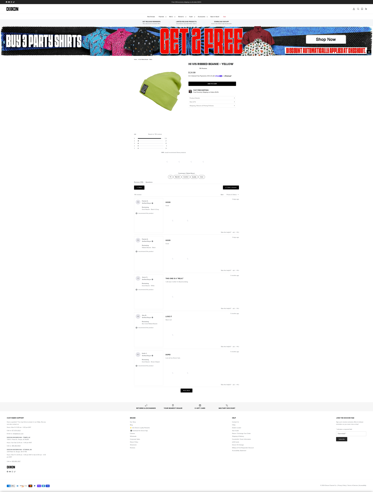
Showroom (133, 445)
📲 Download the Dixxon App (139, 430)
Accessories (201, 16)
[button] (358, 9)
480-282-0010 (16, 446)
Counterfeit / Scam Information (241, 439)
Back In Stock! (214, 16)
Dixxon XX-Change (238, 445)
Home (135, 59)
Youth (191, 16)
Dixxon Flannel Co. (331, 485)
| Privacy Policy (342, 485)
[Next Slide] (210, 162)
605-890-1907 (16, 461)
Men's (171, 16)
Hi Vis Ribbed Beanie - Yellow (145, 59)
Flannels (161, 16)
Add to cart (212, 84)
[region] (186, 162)
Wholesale (133, 436)
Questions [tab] (149, 182)
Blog (131, 425)
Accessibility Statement (239, 450)
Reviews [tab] (138, 182)
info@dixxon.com (18, 433)
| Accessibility (362, 485)
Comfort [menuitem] (185, 177)
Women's (181, 16)
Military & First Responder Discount (243, 448)
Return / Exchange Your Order (241, 433)
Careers (132, 433)
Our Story (133, 422)
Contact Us (235, 422)
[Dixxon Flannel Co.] (12, 9)
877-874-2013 (16, 430)
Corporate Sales (135, 439)
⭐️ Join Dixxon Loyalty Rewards (140, 427)
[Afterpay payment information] (228, 76)
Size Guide (235, 430)
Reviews (132, 448)
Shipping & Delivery (238, 436)
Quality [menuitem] (194, 177)
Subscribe (342, 439)
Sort (222, 194)
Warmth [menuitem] (177, 177)
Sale (224, 16)
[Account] (353, 9)
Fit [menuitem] (170, 177)
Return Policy (134, 442)
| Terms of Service (352, 485)
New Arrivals (151, 16)
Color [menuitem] (201, 177)
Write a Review (233, 188)
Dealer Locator (236, 427)
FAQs (38, 422)
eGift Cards (235, 442)
